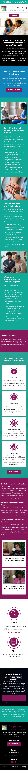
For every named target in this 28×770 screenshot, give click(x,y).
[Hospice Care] (14, 447)
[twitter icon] (12, 762)
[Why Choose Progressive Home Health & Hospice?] (14, 262)
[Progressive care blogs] (14, 642)
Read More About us (14, 632)
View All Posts (14, 661)
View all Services (14, 471)
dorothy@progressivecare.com (15, 755)
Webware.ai (20, 768)
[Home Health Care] (14, 371)
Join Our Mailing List (14, 743)
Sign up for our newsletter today (14, 698)
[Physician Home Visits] (14, 423)
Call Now (14, 15)
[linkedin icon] (15, 762)
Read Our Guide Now (14, 90)
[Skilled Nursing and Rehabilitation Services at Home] (14, 112)
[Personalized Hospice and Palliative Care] (14, 188)
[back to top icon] (25, 767)
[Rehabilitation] (14, 397)
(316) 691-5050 (15, 752)
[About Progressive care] (14, 613)
